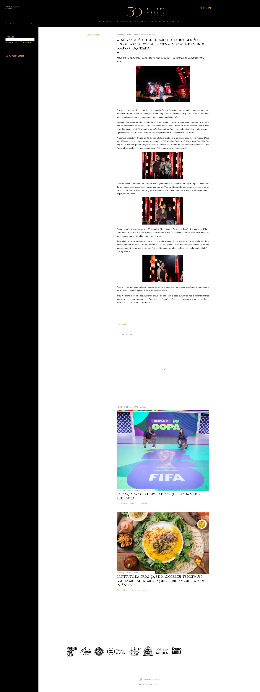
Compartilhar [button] (93, 35)
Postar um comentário (138, 503)
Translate (27, 42)
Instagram (168, 21)
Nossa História (122, 21)
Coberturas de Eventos (146, 21)
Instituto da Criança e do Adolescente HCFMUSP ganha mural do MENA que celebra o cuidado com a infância (163, 580)
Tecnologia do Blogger (151, 679)
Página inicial (105, 21)
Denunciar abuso (14, 56)
